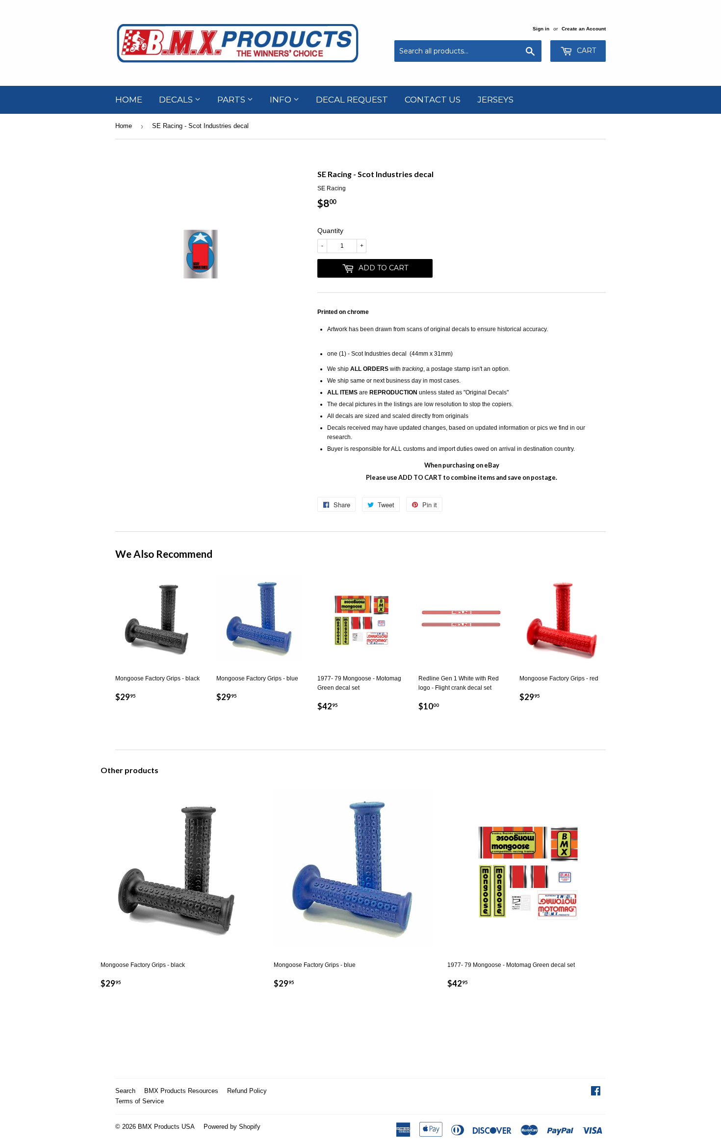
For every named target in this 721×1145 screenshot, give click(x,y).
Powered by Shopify (232, 1126)
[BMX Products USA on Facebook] (596, 1092)
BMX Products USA (166, 1126)
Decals (177, 99)
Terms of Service (139, 1101)
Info (281, 99)
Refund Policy (247, 1090)
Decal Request (352, 99)
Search (125, 1090)
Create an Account (584, 28)
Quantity (330, 230)
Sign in (541, 28)
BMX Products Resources (181, 1090)
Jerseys (495, 99)
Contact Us (433, 99)
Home (128, 99)
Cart (585, 50)
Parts (232, 99)
